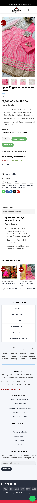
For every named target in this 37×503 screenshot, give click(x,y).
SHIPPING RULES (20, 404)
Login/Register (19, 436)
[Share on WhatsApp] (3, 191)
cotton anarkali (20, 185)
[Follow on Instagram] (5, 484)
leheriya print (6, 187)
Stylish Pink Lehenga (8, 283)
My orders (19, 428)
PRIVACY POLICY (19, 412)
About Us (10, 4)
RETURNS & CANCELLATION (20, 408)
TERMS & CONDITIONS (20, 400)
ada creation (9, 185)
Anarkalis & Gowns (15, 182)
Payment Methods (20, 432)
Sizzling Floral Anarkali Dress (27, 284)
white (24, 187)
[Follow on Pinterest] (11, 484)
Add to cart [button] (6, 292)
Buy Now (8, 145)
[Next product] (3, 97)
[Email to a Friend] (14, 191)
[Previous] (5, 47)
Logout (19, 444)
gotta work (28, 185)
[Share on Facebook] (7, 191)
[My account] (28, 9)
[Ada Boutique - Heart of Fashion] (16, 9)
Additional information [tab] (13, 211)
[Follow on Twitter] (8, 484)
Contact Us (18, 4)
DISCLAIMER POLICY (20, 416)
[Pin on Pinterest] (18, 191)
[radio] (9, 132)
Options (5, 129)
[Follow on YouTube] (15, 484)
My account (27, 4)
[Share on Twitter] (11, 191)
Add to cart (19, 139)
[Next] (32, 47)
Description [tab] (8, 207)
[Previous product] (7, 97)
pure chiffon (18, 187)
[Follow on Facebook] (2, 484)
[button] (3, 9)
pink (12, 187)
